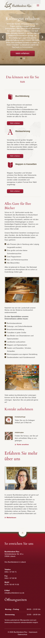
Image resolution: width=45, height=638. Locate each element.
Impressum (33, 632)
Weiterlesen (11, 517)
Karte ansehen (23, 444)
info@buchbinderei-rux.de (14, 593)
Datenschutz (22, 634)
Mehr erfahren (22, 53)
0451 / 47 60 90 (11, 578)
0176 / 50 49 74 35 (12, 584)
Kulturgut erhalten (22, 18)
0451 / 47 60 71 (11, 572)
